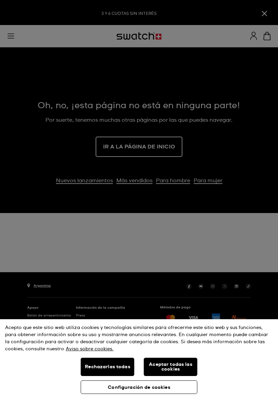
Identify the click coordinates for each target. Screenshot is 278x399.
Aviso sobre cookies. (90, 349)
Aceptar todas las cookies (170, 367)
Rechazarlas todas (107, 367)
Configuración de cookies (139, 387)
